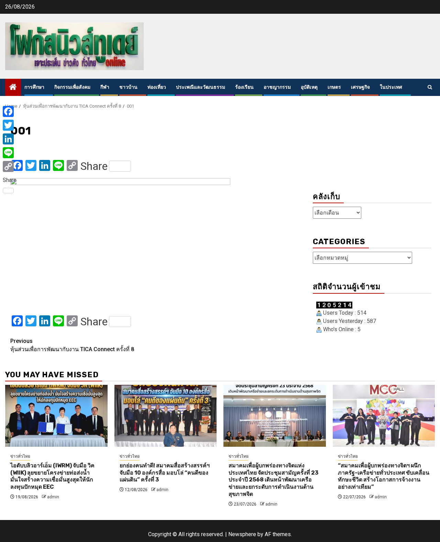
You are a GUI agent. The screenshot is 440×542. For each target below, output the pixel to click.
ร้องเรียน (244, 87)
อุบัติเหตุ (309, 87)
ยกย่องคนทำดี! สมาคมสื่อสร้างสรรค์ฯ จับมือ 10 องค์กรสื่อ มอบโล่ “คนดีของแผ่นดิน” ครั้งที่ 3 (165, 472)
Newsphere (242, 534)
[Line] (9, 153)
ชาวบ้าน (128, 87)
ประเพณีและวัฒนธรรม (200, 87)
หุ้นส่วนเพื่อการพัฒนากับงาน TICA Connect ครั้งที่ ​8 (72, 345)
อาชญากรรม (277, 87)
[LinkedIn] (9, 139)
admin (53, 497)
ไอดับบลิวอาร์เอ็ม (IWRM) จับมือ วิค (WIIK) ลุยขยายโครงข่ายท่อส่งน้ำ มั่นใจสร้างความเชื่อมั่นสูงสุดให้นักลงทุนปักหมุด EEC (52, 476)
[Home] (13, 88)
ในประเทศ (391, 87)
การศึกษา (34, 87)
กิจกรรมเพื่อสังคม (72, 87)
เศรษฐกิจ (360, 87)
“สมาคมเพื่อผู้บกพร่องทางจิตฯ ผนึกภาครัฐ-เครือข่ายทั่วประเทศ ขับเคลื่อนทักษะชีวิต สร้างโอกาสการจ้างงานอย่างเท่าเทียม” (383, 476)
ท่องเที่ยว (156, 87)
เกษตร (334, 87)
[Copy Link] (9, 166)
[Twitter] (9, 125)
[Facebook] (9, 111)
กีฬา (104, 87)
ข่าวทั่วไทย (20, 456)
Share (94, 166)
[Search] (430, 87)
